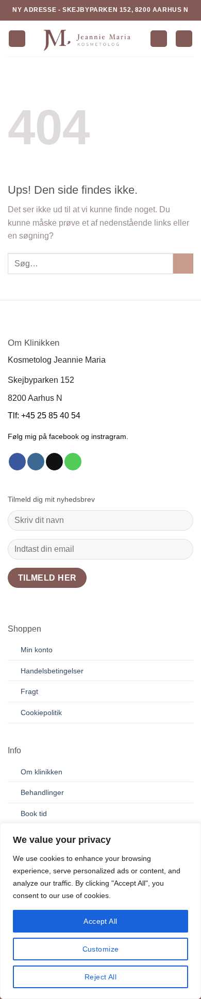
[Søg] (158, 38)
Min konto (37, 650)
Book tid (34, 813)
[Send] (183, 263)
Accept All (100, 921)
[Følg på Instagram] (35, 461)
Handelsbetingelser (52, 671)
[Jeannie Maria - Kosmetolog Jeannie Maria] (88, 39)
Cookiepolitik (41, 712)
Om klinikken (41, 772)
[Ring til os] (72, 461)
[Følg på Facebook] (17, 461)
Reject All (100, 977)
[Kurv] (184, 38)
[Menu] (17, 38)
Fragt (29, 691)
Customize (100, 949)
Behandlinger (42, 792)
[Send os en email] (54, 461)
